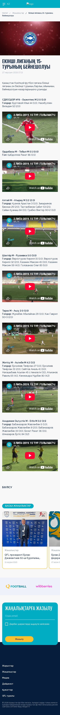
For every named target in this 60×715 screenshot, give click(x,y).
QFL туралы (8, 696)
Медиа (5, 678)
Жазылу (19, 639)
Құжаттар (7, 690)
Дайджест (7, 684)
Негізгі (5, 13)
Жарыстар (7, 666)
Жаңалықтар (18, 13)
